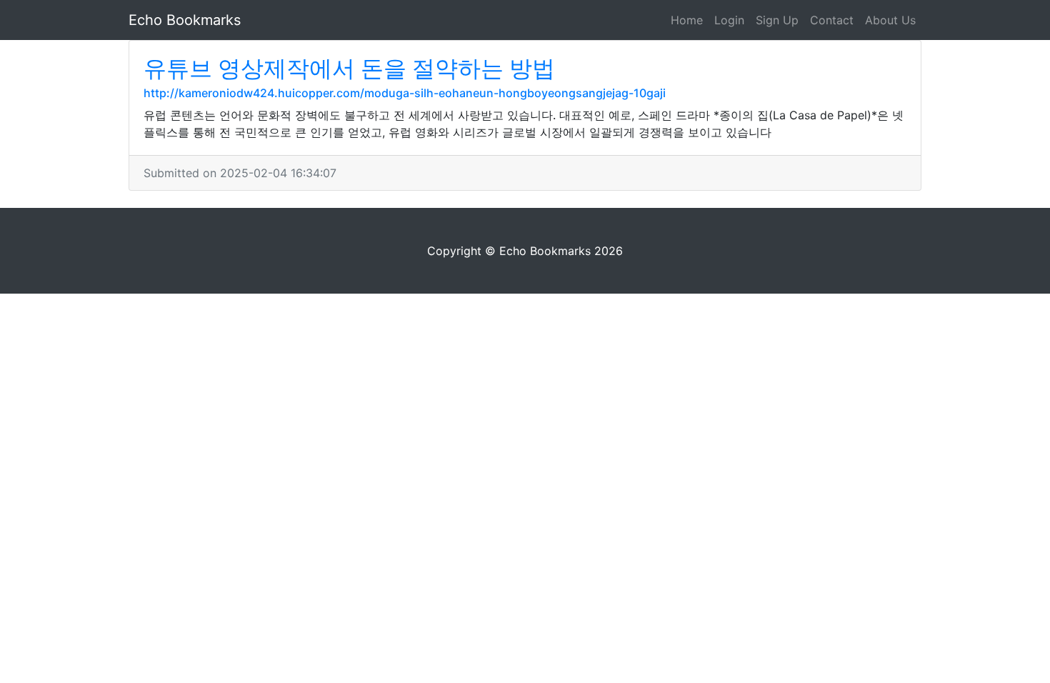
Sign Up (777, 20)
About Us (890, 20)
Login (729, 20)
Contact (832, 20)
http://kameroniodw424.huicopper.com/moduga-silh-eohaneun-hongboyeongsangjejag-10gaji (405, 93)
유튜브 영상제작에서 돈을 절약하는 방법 (349, 68)
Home (687, 20)
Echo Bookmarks (185, 20)
